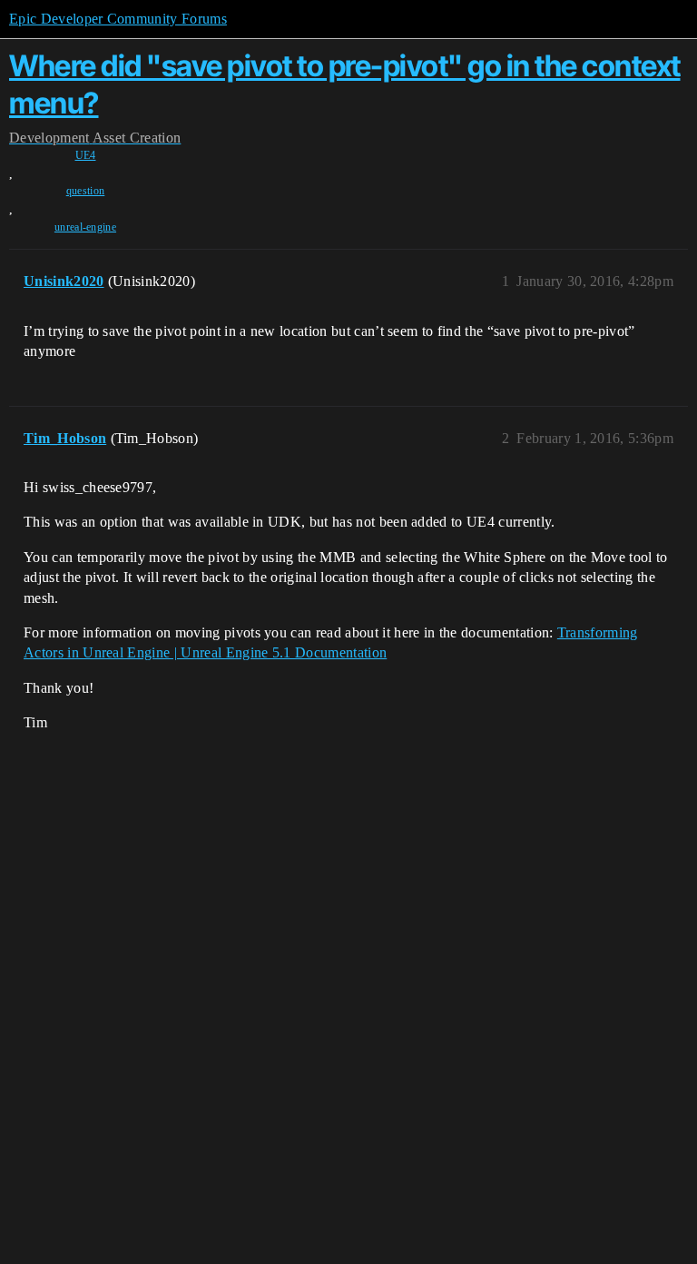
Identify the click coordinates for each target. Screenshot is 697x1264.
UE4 (85, 155)
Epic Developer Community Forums (118, 18)
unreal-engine (85, 227)
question (85, 190)
